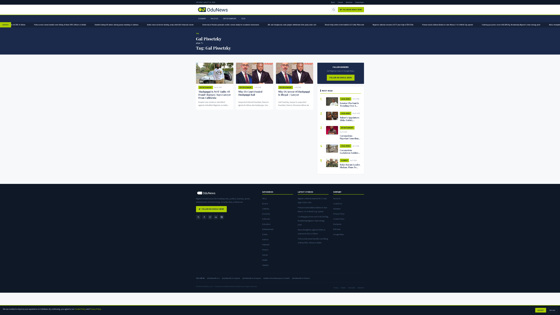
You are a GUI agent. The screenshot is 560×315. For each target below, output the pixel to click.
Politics (214, 18)
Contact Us (337, 203)
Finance (265, 249)
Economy (202, 18)
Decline (552, 310)
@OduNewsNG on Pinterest (301, 278)
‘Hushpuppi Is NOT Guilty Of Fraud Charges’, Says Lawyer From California (214, 94)
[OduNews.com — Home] (213, 9)
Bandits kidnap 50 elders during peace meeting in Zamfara (123, 25)
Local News (345, 99)
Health (264, 260)
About (333, 2)
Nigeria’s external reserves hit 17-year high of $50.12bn (399, 25)
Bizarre (265, 203)
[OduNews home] (227, 193)
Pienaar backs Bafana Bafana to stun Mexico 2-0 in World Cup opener (454, 25)
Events (264, 234)
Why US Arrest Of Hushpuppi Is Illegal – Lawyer (294, 93)
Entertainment (229, 18)
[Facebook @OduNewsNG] (204, 217)
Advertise (349, 2)
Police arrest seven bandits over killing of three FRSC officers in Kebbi (67, 25)
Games (265, 255)
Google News (359, 2)
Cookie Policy (338, 219)
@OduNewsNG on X (213, 278)
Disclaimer (337, 224)
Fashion (265, 239)
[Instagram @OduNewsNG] (210, 217)
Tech (243, 18)
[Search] (333, 9)
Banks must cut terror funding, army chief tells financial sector (177, 25)
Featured (265, 244)
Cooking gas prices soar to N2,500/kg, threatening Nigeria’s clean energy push (518, 25)
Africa (264, 198)
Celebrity (265, 208)
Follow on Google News (352, 9)
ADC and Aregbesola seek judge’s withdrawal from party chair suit (298, 25)
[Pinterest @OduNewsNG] (221, 217)
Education (266, 224)
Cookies (343, 288)
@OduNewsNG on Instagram (251, 278)
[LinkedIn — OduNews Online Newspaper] (216, 217)
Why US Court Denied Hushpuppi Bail (250, 93)
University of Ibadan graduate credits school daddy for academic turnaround (237, 25)
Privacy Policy (338, 213)
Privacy (336, 288)
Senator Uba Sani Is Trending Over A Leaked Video (349, 106)
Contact (340, 2)
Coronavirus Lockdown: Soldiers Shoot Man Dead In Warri (349, 154)
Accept (541, 310)
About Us (337, 198)
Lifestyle (265, 265)
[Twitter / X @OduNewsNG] (198, 217)
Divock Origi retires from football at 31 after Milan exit (351, 25)
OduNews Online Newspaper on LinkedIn (276, 278)
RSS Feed (336, 229)
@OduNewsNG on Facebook (231, 278)
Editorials (266, 219)
